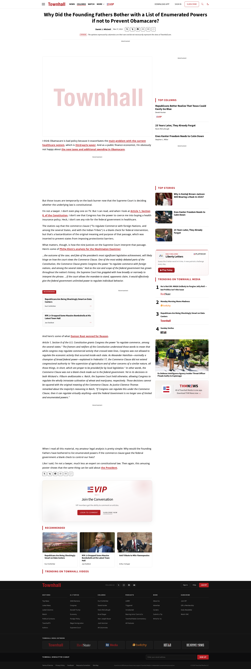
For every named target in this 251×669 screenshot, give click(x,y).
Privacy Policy (60, 665)
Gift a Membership (187, 605)
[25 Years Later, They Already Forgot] (163, 235)
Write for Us (157, 619)
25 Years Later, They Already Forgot (175, 125)
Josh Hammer (103, 623)
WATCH (91, 4)
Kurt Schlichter (50, 564)
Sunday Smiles (167, 328)
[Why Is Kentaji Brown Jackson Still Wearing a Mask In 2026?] (163, 199)
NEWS (72, 4)
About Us (156, 601)
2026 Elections (75, 601)
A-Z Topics (74, 595)
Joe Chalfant (86, 564)
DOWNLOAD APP (162, 4)
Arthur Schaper (124, 564)
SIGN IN (178, 4)
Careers (156, 610)
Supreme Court (75, 627)
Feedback (70, 665)
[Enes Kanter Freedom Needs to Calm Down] (163, 217)
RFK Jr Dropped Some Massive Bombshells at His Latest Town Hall (96, 558)
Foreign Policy (75, 619)
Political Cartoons (48, 619)
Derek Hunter (102, 605)
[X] (118, 585)
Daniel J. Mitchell (103, 29)
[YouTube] (134, 585)
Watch (44, 614)
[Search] (202, 4)
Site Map (95, 665)
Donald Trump (75, 610)
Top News (45, 601)
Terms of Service (47, 665)
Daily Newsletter (186, 610)
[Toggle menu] (43, 4)
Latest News (46, 605)
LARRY (128, 601)
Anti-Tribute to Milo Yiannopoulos (134, 555)
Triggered (129, 605)
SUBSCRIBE (192, 4)
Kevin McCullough (104, 610)
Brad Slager (102, 614)
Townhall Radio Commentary (136, 619)
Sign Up (203, 657)
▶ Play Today (166, 270)
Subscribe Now (110, 512)
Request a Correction (83, 665)
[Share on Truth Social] (132, 29)
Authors (45, 627)
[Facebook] (129, 585)
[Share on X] (127, 29)
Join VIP (204, 585)
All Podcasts (130, 623)
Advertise (156, 605)
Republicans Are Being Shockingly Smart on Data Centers (60, 556)
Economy (73, 614)
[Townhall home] (51, 585)
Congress (73, 605)
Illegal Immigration (77, 623)
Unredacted (130, 610)
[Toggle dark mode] (208, 4)
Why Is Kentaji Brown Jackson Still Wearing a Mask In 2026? (189, 196)
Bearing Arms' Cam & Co (134, 614)
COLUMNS (81, 4)
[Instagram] (124, 585)
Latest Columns (47, 610)
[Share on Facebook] (138, 29)
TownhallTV (46, 623)
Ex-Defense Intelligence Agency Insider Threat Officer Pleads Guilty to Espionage (181, 374)
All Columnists (103, 627)
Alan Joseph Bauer (104, 619)
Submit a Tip (157, 614)
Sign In (185, 585)
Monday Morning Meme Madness (175, 301)
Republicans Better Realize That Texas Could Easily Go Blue (180, 107)
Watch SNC (185, 614)
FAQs (194, 585)
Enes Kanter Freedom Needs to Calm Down (179, 136)
